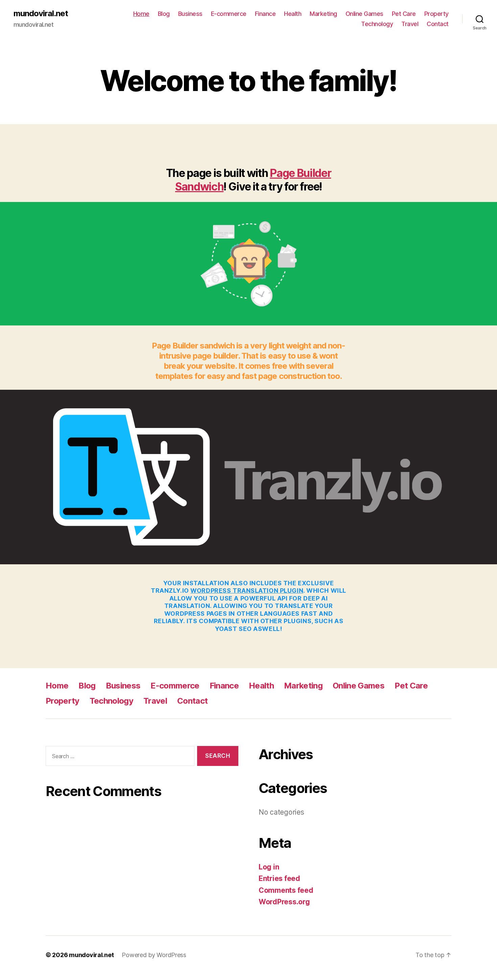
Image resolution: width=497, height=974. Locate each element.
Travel (409, 23)
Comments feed (286, 890)
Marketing (323, 13)
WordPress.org (284, 902)
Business (190, 13)
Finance (265, 13)
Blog (164, 13)
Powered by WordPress (154, 954)
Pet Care (404, 13)
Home (141, 13)
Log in (269, 867)
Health (292, 13)
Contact (438, 23)
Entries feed (279, 878)
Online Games (364, 13)
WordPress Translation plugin (246, 590)
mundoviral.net (41, 13)
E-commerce (228, 13)
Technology (377, 23)
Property (436, 13)
